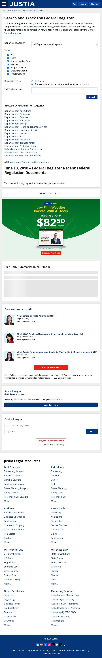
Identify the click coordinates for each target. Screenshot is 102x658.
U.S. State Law (59, 549)
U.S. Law (12, 11)
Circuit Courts (11, 570)
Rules (13, 57)
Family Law (56, 492)
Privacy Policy (82, 650)
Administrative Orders (21, 61)
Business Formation (14, 512)
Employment (10, 521)
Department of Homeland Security (21, 130)
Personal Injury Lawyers (16, 496)
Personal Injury (58, 496)
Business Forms (12, 603)
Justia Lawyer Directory (62, 599)
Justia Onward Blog (60, 616)
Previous (45, 193)
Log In (83, 4)
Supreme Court (11, 566)
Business (9, 508)
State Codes (57, 558)
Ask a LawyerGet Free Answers (15, 392)
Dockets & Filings (12, 579)
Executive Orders (18, 70)
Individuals (57, 467)
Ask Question (51, 404)
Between (39, 84)
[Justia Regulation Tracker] (22, 4)
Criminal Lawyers (12, 479)
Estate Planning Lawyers (16, 488)
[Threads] (53, 644)
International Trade (14, 529)
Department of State (14, 136)
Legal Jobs (9, 595)
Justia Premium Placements (64, 603)
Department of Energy (15, 123)
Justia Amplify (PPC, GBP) (63, 612)
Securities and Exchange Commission (22, 155)
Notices (14, 64)
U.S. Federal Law (13, 549)
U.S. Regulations (25, 11)
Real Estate (9, 533)
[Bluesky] (56, 644)
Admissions (56, 516)
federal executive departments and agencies (38, 26)
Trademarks (10, 616)
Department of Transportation (19, 142)
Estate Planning (59, 488)
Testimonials (57, 620)
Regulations (10, 562)
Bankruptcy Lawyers (14, 471)
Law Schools (58, 508)
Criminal (55, 475)
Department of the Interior (17, 139)
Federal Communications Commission (23, 149)
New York (56, 575)
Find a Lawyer (13, 419)
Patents (8, 612)
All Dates (39, 81)
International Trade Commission (20, 152)
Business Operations (14, 516)
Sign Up (94, 4)
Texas (54, 579)
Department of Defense (16, 117)
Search (92, 97)
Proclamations (17, 73)
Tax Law (8, 538)
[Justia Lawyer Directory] (64, 644)
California (56, 566)
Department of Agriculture (17, 110)
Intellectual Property (14, 525)
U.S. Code (8, 558)
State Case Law (58, 562)
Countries (9, 620)
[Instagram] (49, 644)
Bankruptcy (57, 471)
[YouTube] (41, 644)
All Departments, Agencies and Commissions (26, 162)
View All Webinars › (51, 367)
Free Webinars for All (18, 309)
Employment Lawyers (14, 484)
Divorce (55, 479)
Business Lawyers (13, 475)
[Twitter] (60, 644)
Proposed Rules (18, 67)
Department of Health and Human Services (25, 126)
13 (46, 11)
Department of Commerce (17, 114)
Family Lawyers (11, 492)
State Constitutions (60, 553)
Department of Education (17, 120)
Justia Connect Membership (65, 595)
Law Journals (57, 529)
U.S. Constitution (12, 553)
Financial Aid (57, 521)
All (11, 54)
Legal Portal (32, 650)
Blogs (54, 533)
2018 (35, 11)
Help (54, 650)
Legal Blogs (10, 599)
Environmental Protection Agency (21, 146)
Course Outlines (59, 525)
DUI (53, 484)
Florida (54, 570)
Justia (4, 11)
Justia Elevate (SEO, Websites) (65, 607)
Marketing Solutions (63, 591)
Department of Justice (15, 133)
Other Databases (14, 591)
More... (7, 501)
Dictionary (56, 512)
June (41, 11)
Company (45, 650)
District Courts (11, 575)
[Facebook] (45, 644)
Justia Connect (18, 650)
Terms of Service (66, 650)
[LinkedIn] (37, 644)
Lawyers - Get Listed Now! (51, 440)
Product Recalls (11, 607)
